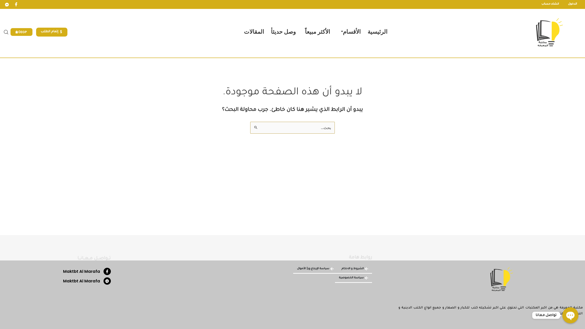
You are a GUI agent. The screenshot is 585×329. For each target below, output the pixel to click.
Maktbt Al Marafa (81, 271)
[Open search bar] (6, 32)
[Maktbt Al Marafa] (107, 271)
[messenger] (6, 4)
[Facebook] (16, 4)
